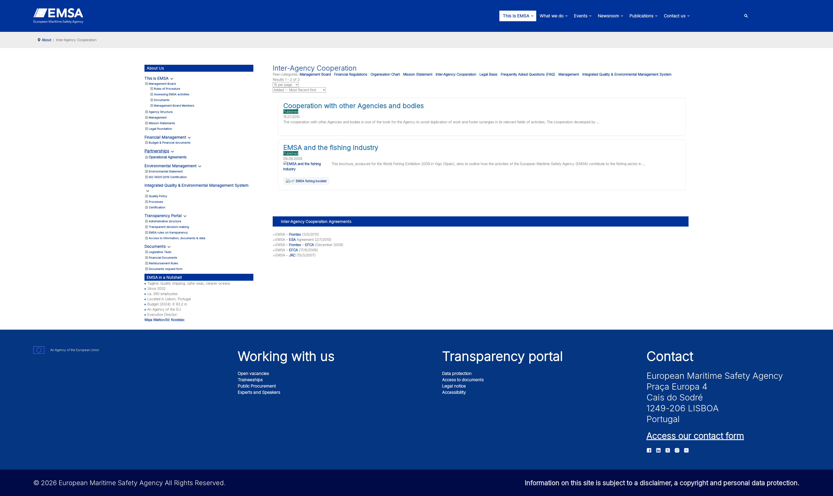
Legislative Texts (160, 252)
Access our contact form (695, 435)
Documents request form (165, 269)
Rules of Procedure (167, 88)
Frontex (295, 234)
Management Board (162, 83)
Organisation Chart (385, 74)
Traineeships (250, 379)
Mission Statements (162, 123)
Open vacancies (253, 373)
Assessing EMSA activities (171, 94)
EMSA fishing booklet (311, 181)
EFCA (309, 245)
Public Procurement (257, 386)
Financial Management (165, 137)
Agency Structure (161, 111)
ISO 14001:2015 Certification (168, 177)
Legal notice (454, 386)
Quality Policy (158, 196)
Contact (669, 356)
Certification (157, 207)
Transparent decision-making (169, 227)
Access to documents (463, 379)
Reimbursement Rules (163, 263)
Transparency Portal (163, 215)
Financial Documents (163, 257)
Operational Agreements (168, 157)
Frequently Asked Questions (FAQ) (528, 74)
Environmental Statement (166, 171)
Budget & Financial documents (169, 142)
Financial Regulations (350, 74)
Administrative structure (165, 221)
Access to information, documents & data (177, 238)
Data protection (457, 373)
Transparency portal (502, 356)
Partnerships (156, 151)
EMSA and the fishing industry (330, 147)
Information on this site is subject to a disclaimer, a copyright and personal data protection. (662, 483)
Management (158, 117)
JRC (292, 255)
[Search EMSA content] (746, 16)
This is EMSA (156, 78)
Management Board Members (174, 105)
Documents (161, 100)
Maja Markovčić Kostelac (164, 320)
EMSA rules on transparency (168, 232)
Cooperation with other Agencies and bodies (353, 106)
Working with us (286, 356)
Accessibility (454, 392)
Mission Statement (417, 74)
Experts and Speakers (259, 392)
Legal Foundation (160, 128)
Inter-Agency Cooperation (456, 74)
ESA (292, 239)
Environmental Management (170, 166)
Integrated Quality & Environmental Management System (196, 185)
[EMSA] (58, 15)
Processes (156, 201)
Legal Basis (488, 74)
